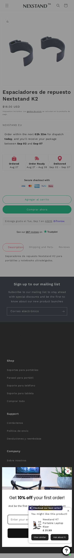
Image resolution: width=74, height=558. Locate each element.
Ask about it (59, 537)
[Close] (68, 471)
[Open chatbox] (66, 551)
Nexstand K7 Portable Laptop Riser (53, 523)
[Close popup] (68, 511)
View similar (40, 537)
